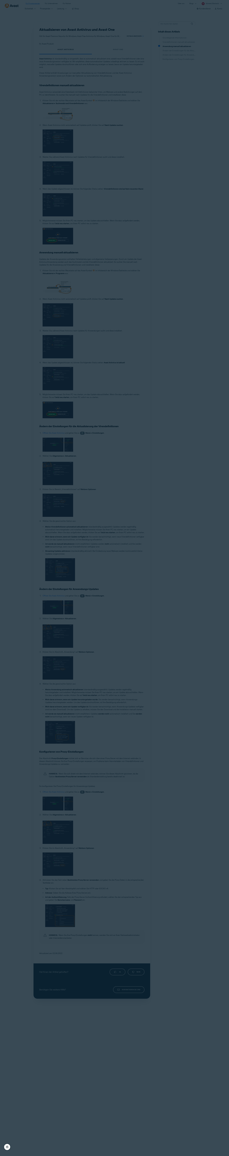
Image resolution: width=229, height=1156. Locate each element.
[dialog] (114, 578)
